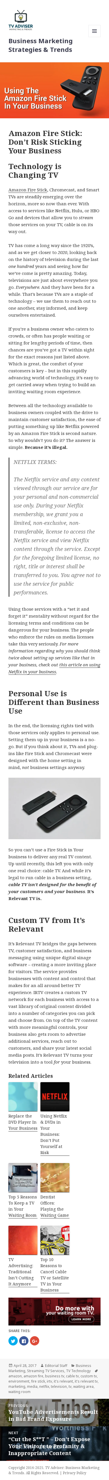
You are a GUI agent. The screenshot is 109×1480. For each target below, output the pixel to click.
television (59, 1386)
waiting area (83, 1386)
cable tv (72, 1376)
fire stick (38, 1381)
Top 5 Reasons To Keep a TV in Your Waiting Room (22, 1206)
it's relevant (63, 1381)
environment (18, 1381)
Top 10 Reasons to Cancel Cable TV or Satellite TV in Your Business (54, 1275)
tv (70, 1386)
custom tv (89, 1376)
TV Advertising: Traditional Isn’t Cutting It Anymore (21, 1272)
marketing (16, 1386)
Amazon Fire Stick (27, 190)
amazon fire (33, 1376)
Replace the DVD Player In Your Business (22, 1122)
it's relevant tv (86, 1381)
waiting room (19, 1391)
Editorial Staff (56, 1365)
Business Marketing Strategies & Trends (40, 45)
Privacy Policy (74, 1472)
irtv (49, 1381)
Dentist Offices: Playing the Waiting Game (54, 1206)
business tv (54, 1376)
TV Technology (78, 1370)
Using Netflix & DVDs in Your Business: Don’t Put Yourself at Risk (53, 1134)
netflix (44, 1386)
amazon (15, 1376)
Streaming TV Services (45, 1370)
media (32, 1386)
